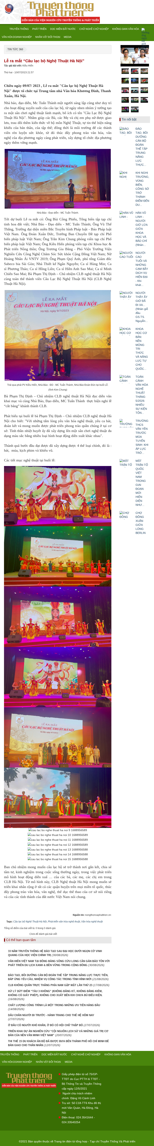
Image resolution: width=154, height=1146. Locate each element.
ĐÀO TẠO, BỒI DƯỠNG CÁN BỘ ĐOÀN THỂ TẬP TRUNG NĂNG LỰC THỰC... (142, 146)
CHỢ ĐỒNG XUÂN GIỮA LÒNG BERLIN (141, 522)
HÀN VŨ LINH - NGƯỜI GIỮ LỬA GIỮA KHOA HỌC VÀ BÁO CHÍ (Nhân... (141, 228)
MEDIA (67, 37)
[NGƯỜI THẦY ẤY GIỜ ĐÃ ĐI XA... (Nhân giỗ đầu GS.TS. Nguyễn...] (127, 295)
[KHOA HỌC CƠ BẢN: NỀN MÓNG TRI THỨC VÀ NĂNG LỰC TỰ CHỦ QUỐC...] (127, 331)
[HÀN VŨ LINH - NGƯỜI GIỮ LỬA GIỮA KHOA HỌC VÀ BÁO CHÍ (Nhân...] (127, 215)
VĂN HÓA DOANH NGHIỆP (17, 37)
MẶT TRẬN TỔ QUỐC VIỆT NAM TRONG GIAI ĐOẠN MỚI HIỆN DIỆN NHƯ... (142, 482)
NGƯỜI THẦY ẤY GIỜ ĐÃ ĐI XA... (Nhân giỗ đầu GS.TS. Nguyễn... (142, 306)
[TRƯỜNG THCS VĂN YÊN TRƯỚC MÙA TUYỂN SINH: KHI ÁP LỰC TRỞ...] (127, 423)
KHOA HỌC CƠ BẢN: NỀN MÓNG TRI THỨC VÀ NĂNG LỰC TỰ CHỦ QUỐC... (142, 349)
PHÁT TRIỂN (39, 29)
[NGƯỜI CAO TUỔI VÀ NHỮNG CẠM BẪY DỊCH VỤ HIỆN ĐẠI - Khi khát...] (127, 255)
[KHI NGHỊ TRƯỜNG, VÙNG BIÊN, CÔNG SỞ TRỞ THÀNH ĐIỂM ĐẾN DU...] (127, 175)
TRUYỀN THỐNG (19, 29)
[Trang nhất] (4, 29)
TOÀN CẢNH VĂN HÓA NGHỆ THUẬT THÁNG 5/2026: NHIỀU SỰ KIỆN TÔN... (142, 394)
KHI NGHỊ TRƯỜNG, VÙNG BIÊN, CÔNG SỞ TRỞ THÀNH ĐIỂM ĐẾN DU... (142, 188)
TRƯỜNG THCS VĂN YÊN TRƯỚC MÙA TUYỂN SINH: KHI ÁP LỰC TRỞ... (142, 436)
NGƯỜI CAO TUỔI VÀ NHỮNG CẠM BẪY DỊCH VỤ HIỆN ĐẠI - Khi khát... (142, 268)
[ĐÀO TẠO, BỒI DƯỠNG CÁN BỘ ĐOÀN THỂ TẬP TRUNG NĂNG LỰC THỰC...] (127, 131)
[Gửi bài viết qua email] (95, 76)
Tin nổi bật (129, 119)
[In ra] (102, 76)
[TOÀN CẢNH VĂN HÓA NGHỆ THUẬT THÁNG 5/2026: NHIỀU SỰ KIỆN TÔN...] (127, 379)
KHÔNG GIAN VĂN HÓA (125, 29)
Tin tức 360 (15, 49)
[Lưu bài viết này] (108, 76)
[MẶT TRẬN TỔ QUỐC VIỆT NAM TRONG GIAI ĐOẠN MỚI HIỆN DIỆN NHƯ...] (127, 463)
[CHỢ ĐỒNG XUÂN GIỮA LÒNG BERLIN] (127, 515)
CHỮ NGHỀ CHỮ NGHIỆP (94, 29)
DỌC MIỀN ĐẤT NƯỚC (63, 29)
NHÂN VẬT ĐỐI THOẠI (47, 37)
